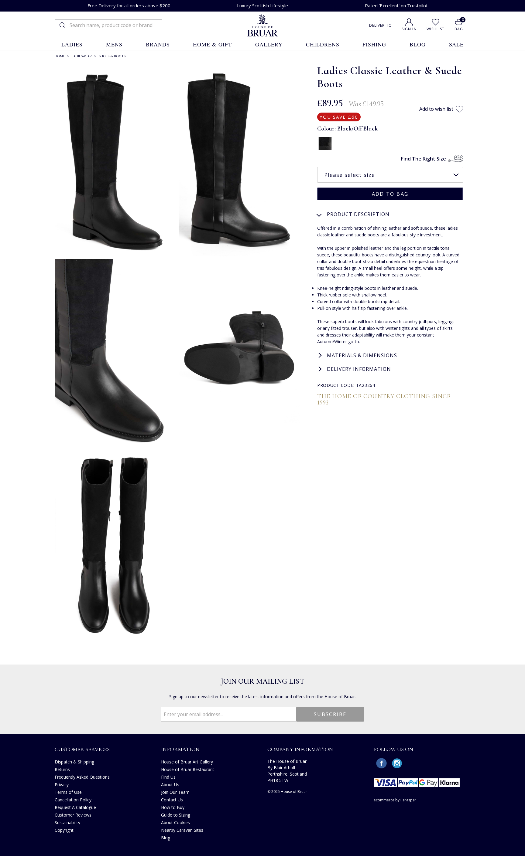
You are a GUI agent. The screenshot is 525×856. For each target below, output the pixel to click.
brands (158, 44)
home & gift (212, 44)
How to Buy (172, 807)
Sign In (409, 29)
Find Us (168, 777)
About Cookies (175, 822)
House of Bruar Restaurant (187, 769)
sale (456, 44)
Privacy (62, 784)
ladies (72, 44)
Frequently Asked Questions (82, 777)
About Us (170, 784)
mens (114, 44)
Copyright (64, 830)
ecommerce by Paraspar (395, 800)
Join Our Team (175, 792)
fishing (374, 44)
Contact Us (172, 800)
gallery (269, 44)
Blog (165, 838)
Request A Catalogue (75, 807)
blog (418, 44)
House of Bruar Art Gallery (187, 762)
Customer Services (82, 749)
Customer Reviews (73, 815)
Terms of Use (68, 792)
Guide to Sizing (175, 815)
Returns (62, 769)
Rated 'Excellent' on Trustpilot (396, 5)
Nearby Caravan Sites (182, 830)
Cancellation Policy (73, 800)
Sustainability (67, 822)
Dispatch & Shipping (74, 762)
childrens (322, 44)
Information (180, 749)
